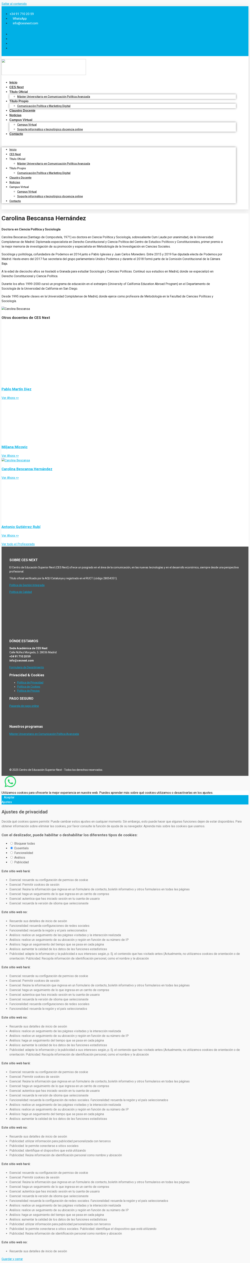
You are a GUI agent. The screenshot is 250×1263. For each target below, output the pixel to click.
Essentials (21, 848)
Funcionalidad (23, 853)
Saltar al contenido (14, 4)
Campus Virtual (27, 124)
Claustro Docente (22, 110)
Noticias (15, 115)
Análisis (19, 857)
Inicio (13, 82)
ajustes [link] (207, 793)
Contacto (16, 134)
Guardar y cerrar (12, 1259)
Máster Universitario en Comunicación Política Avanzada (53, 96)
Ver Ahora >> (10, 398)
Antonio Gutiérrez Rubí (21, 527)
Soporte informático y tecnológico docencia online (50, 129)
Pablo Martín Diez (16, 389)
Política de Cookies (28, 686)
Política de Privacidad (30, 682)
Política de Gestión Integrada (27, 585)
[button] (119, 141)
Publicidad (21, 862)
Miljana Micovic (15, 447)
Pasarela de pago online (24, 705)
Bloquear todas (24, 843)
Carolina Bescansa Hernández (27, 469)
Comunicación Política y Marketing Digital (44, 106)
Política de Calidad (20, 592)
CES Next (16, 87)
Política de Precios (28, 690)
